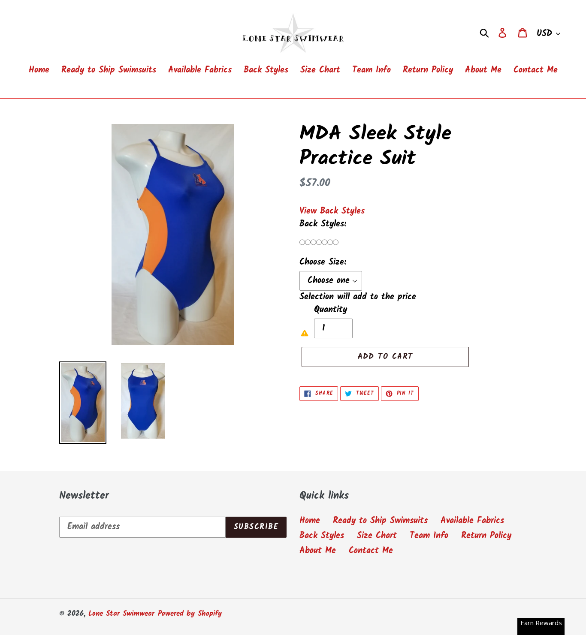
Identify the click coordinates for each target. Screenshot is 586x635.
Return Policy (486, 536)
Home (309, 521)
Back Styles (321, 536)
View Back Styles (332, 211)
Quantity (330, 310)
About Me (317, 551)
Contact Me (371, 551)
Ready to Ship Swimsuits (380, 521)
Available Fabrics (472, 521)
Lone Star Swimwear (121, 614)
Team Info (429, 536)
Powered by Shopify (190, 614)
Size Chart (377, 536)
